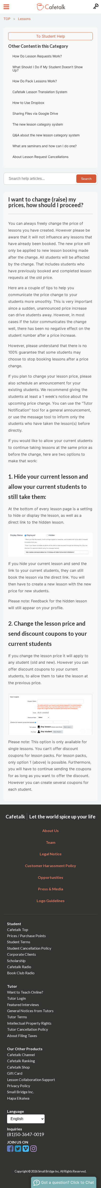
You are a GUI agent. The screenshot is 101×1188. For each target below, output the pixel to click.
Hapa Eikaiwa (18, 1098)
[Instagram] (33, 1148)
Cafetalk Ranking (21, 1060)
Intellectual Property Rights (29, 1023)
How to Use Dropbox (28, 103)
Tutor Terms (17, 1016)
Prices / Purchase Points (26, 935)
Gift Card (14, 1073)
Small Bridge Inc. (20, 1091)
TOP (7, 19)
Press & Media (50, 889)
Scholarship (16, 960)
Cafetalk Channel (21, 1054)
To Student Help (50, 36)
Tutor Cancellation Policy (27, 1029)
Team (50, 842)
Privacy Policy (18, 1085)
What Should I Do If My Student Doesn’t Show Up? (47, 68)
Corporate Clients (21, 954)
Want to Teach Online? (25, 992)
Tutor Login (16, 998)
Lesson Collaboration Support (31, 1079)
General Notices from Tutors (30, 1010)
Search (86, 179)
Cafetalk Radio (19, 966)
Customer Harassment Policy (50, 865)
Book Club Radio (21, 973)
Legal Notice (51, 854)
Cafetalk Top (17, 929)
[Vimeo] (26, 1148)
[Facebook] (11, 1148)
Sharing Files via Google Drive (35, 113)
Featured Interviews (23, 1004)
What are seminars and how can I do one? (44, 146)
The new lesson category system (37, 124)
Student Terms (18, 941)
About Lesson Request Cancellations (40, 157)
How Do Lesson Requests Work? (37, 56)
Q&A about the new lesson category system (46, 135)
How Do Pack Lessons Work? (34, 81)
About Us (50, 830)
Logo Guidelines (51, 900)
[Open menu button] (6, 7)
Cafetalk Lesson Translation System (39, 92)
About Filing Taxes (22, 1035)
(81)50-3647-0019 (25, 1134)
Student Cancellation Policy (29, 948)
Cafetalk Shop (18, 1067)
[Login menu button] (95, 7)
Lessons (24, 19)
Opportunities (50, 877)
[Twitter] (19, 1148)
